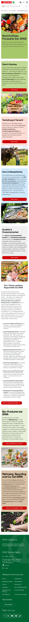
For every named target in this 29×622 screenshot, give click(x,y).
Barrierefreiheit (18, 581)
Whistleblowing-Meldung (6, 590)
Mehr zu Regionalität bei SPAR (10, 403)
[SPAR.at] (8, 2)
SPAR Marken (22, 125)
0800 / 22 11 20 (9, 556)
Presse (4, 578)
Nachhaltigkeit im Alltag (18, 497)
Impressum (5, 587)
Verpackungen (6, 484)
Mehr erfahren (14, 89)
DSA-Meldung (6, 594)
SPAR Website (4, 10)
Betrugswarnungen (7, 581)
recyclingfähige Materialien (9, 488)
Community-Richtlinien (20, 594)
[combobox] (5, 6)
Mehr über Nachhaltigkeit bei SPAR (14, 508)
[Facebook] (4, 616)
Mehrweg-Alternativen (11, 486)
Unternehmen (18, 578)
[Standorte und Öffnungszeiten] (24, 2)
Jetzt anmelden (8, 604)
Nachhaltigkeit (12, 10)
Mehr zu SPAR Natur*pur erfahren (14, 443)
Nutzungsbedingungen (20, 587)
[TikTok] (20, 616)
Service (7, 565)
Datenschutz (17, 584)
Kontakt (4, 584)
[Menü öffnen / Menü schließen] (27, 2)
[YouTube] (12, 616)
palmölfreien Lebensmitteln (18, 237)
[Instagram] (8, 616)
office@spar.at (9, 562)
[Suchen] (26, 6)
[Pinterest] (16, 616)
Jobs (6, 568)
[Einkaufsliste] (20, 2)
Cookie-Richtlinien (19, 590)
